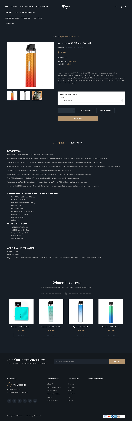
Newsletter (71, 394)
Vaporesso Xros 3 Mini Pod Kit (51, 327)
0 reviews (69, 47)
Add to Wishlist (85, 110)
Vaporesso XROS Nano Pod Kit (21, 327)
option (63, 97)
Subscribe (117, 361)
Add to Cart (78, 118)
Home (55, 37)
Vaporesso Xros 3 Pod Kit (81, 327)
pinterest (30, 401)
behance (25, 401)
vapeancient (23, 416)
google (20, 401)
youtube (35, 401)
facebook (14, 401)
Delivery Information (54, 387)
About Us (50, 384)
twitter (9, 401)
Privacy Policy (52, 391)
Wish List (70, 391)
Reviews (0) (76, 142)
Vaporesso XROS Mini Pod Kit (69, 37)
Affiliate (70, 397)
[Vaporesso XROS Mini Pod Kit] (12, 95)
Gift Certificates (52, 400)
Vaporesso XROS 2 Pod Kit (111, 327)
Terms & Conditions (53, 394)
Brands (49, 397)
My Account (71, 384)
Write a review (78, 47)
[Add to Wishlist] (15, 312)
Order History (72, 387)
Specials (70, 400)
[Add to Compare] (21, 312)
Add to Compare (105, 110)
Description (58, 142)
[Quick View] (27, 312)
